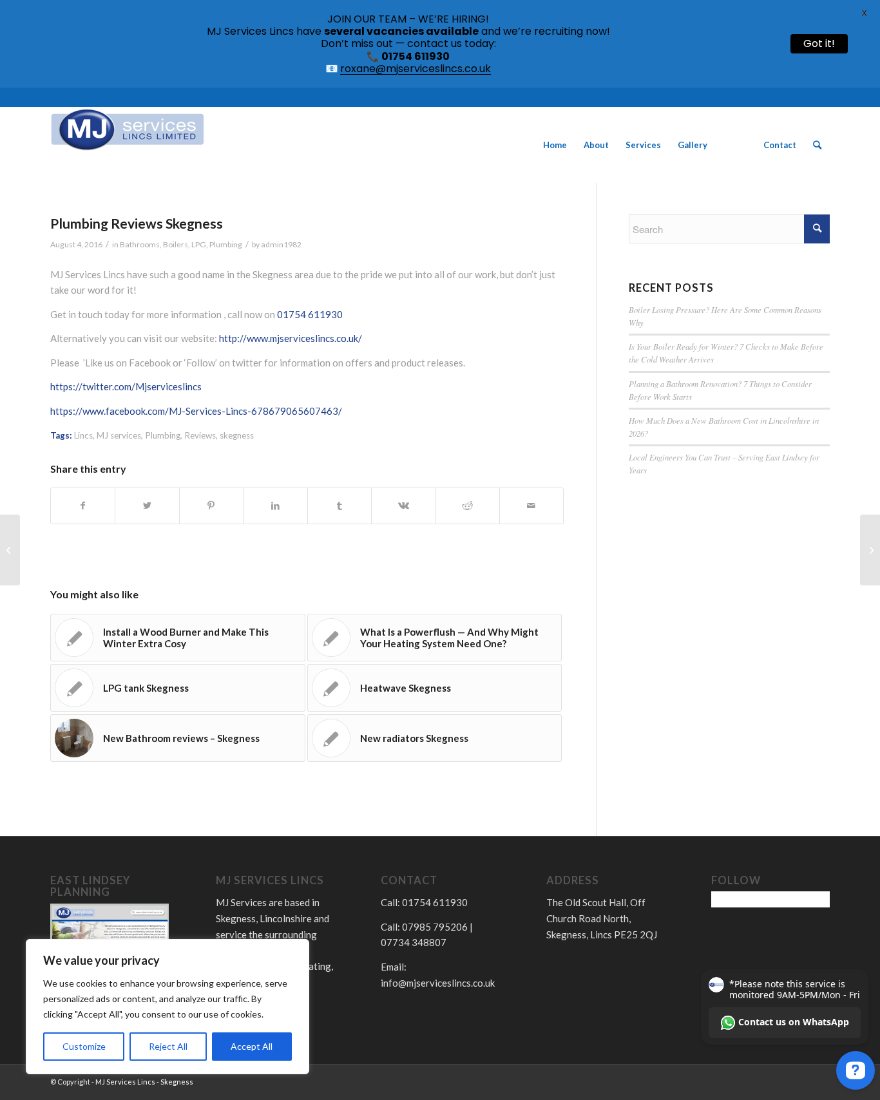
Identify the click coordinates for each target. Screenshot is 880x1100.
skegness (237, 435)
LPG (198, 244)
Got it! (819, 43)
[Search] (817, 145)
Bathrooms (140, 244)
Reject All (168, 1046)
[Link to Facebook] (800, 97)
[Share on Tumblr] (339, 506)
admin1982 (281, 244)
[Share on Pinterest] (211, 506)
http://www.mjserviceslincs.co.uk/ (290, 338)
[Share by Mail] (531, 506)
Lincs (83, 435)
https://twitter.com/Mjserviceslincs (126, 386)
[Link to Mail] (820, 97)
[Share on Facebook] (83, 506)
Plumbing (225, 244)
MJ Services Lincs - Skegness (144, 1081)
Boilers (175, 244)
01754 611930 (310, 314)
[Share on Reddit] (467, 506)
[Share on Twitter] (146, 506)
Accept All (252, 1046)
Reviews (200, 435)
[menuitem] (555, 145)
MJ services (119, 435)
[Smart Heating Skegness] (10, 550)
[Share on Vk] (403, 506)
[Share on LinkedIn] (275, 506)
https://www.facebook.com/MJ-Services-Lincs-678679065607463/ (196, 411)
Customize (84, 1046)
